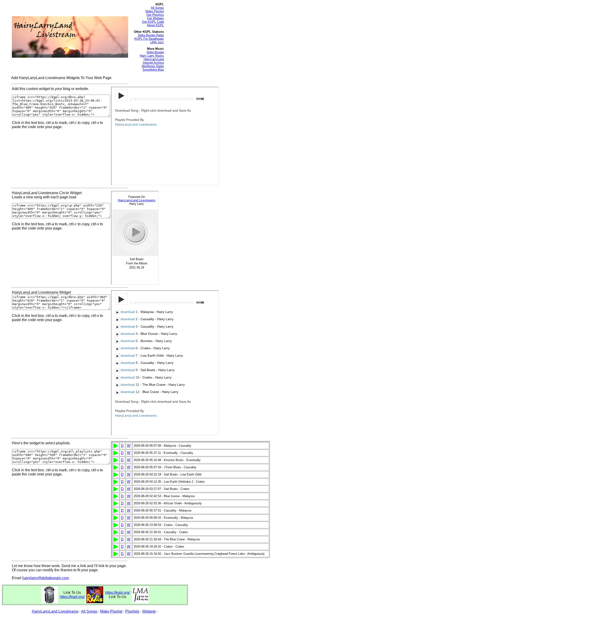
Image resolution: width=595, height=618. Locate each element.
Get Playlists (155, 15)
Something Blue (153, 69)
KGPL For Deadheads (149, 38)
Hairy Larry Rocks (152, 55)
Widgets (149, 611)
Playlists (132, 611)
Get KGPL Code (153, 21)
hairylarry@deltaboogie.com (45, 578)
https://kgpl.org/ (72, 597)
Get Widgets (155, 18)
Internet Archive (153, 62)
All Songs (157, 8)
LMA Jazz (157, 42)
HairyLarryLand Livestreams (55, 611)
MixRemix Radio (153, 66)
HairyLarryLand (154, 59)
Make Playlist (154, 11)
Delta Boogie (155, 52)
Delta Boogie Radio (151, 35)
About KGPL (155, 25)
